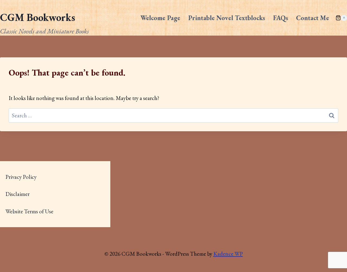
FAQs (280, 18)
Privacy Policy (21, 176)
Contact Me (312, 18)
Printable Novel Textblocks (226, 18)
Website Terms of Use (29, 211)
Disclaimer (17, 194)
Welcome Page (160, 18)
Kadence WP (228, 253)
